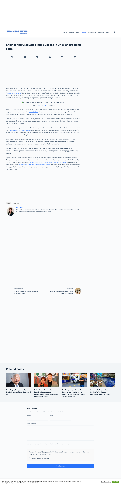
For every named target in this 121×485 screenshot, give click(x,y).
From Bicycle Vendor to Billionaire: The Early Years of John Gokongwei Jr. (18, 392)
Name (29, 415)
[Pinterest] (37, 56)
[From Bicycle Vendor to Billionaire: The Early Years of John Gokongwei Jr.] (18, 380)
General (71, 32)
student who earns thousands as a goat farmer (34, 164)
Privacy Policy (33, 454)
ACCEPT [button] (115, 482)
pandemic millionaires (14, 93)
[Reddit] (75, 56)
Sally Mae (19, 207)
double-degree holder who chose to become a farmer (48, 162)
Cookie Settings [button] (106, 482)
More (107, 32)
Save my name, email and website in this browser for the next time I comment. (51, 444)
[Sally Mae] (10, 211)
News (65, 32)
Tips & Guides (92, 32)
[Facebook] (12, 56)
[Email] (62, 56)
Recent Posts (15, 203)
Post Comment (60, 466)
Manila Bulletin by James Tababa (20, 130)
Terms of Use (46, 454)
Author (8, 203)
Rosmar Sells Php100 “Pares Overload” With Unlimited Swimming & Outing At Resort (100, 392)
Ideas (77, 32)
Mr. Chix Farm (42, 105)
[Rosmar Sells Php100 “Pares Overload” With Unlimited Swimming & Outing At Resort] (102, 380)
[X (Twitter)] (25, 56)
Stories (83, 32)
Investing (101, 32)
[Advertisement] (60, 12)
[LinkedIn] (50, 56)
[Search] (114, 32)
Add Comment (32, 423)
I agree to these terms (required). (40, 458)
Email (52, 415)
